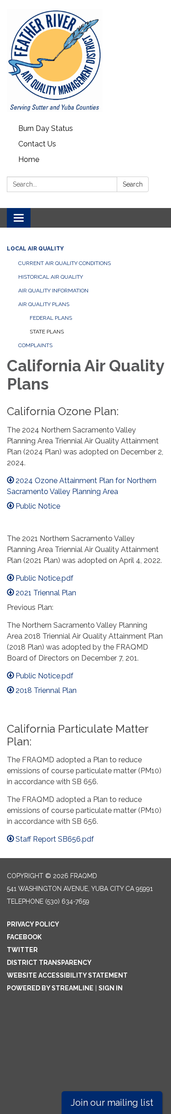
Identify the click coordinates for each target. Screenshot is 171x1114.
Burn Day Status (45, 128)
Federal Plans (51, 318)
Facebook (24, 937)
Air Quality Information (53, 290)
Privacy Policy (33, 924)
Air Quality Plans (43, 304)
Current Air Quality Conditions (64, 263)
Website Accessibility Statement (67, 975)
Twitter (22, 949)
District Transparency (49, 962)
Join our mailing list (112, 1102)
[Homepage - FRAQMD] (85, 60)
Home (28, 159)
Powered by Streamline (50, 988)
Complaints (35, 345)
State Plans (47, 331)
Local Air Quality (35, 248)
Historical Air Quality (50, 277)
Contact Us (37, 144)
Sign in (110, 988)
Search (133, 184)
